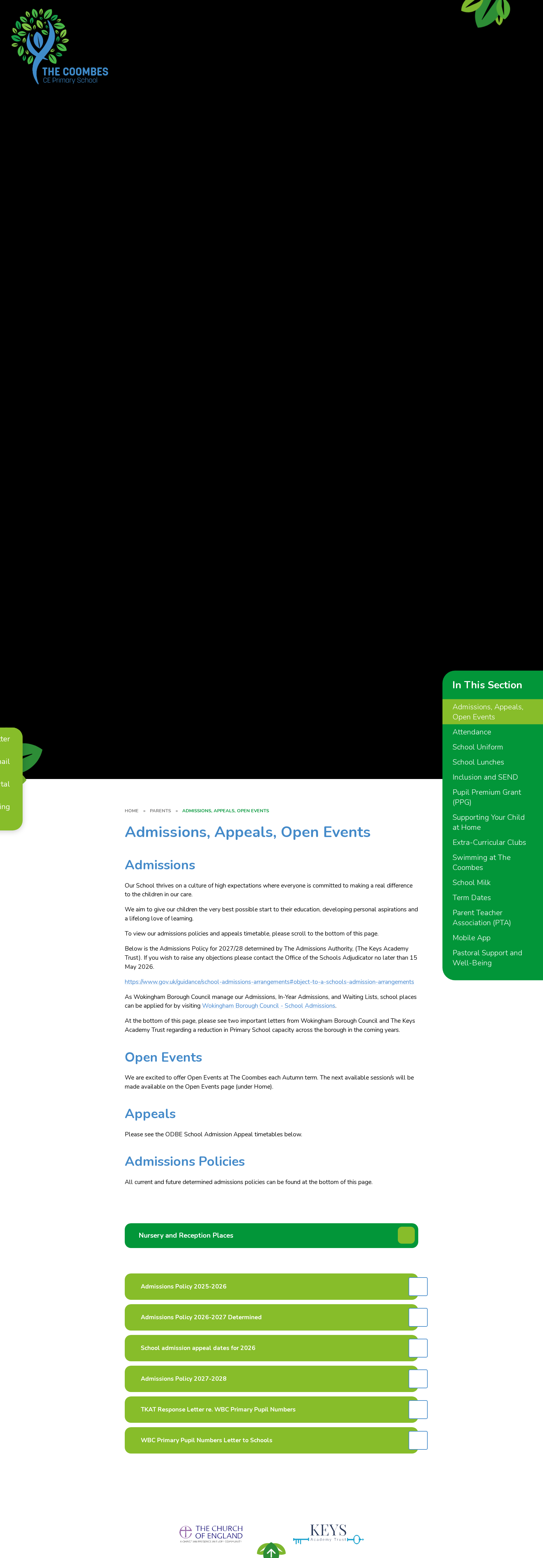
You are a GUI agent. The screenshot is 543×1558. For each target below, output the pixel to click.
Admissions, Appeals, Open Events (225, 811)
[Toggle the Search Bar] (12, 824)
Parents (160, 811)
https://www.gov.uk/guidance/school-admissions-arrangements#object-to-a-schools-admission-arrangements (269, 982)
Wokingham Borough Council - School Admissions (268, 1006)
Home (132, 811)
